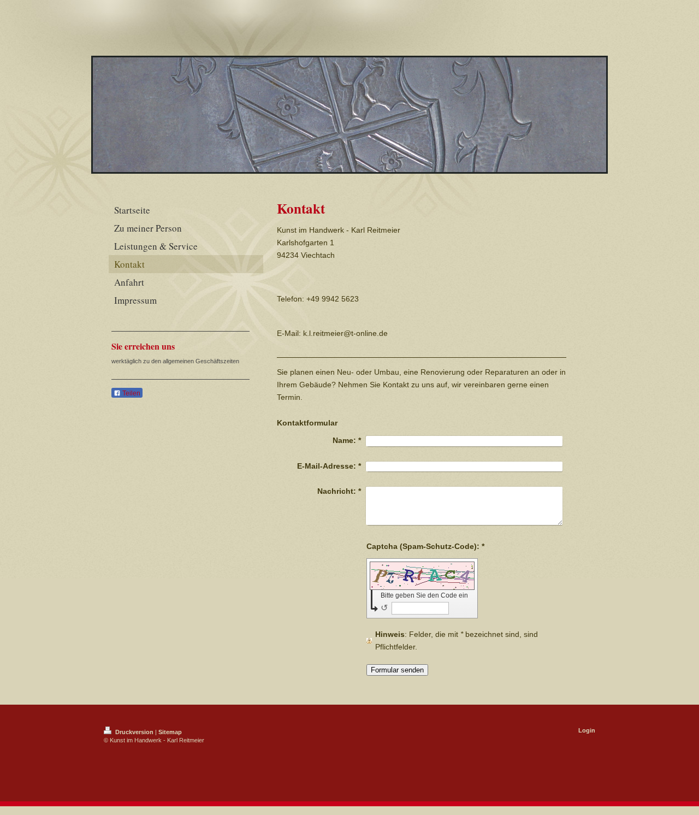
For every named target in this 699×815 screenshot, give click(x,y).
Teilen (130, 393)
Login (586, 730)
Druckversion (134, 732)
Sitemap (170, 732)
